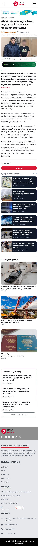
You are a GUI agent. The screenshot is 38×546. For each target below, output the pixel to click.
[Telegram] (9, 437)
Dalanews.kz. (6, 87)
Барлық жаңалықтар (19, 414)
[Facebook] (6, 437)
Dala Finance (6, 478)
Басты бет (4, 18)
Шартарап (5, 482)
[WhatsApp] (2, 437)
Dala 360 (11, 18)
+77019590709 (9, 529)
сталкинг (6, 163)
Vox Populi (5, 474)
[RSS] (20, 437)
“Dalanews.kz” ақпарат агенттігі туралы (16, 492)
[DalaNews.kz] (7, 431)
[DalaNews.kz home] (19, 3)
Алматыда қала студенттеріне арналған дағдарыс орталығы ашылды (16, 391)
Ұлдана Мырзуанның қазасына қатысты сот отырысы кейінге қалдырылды (16, 404)
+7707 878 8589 (10, 533)
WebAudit (19, 543)
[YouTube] (13, 437)
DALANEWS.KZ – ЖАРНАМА (11, 495)
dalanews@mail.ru (11, 525)
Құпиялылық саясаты (9, 503)
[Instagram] (16, 437)
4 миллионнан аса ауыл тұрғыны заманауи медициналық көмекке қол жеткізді (18, 288)
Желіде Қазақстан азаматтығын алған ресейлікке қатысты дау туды (16, 355)
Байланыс (5, 499)
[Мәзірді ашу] (3, 4)
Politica (3, 471)
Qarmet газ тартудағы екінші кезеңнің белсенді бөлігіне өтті (16, 321)
